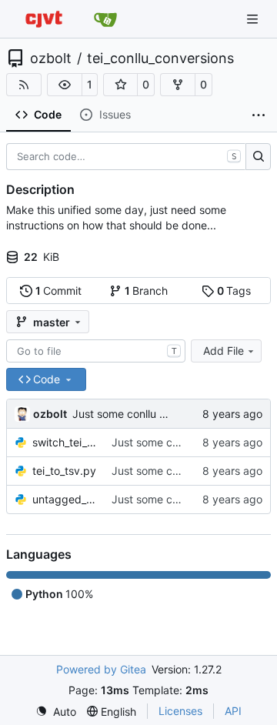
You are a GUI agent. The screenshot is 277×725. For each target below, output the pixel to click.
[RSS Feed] (24, 84)
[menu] (55, 711)
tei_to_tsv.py (64, 470)
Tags (234, 290)
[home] (44, 19)
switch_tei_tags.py (64, 442)
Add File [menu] (223, 350)
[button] (64, 84)
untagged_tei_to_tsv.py (64, 499)
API (233, 710)
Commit (58, 290)
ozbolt (51, 58)
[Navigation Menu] (254, 19)
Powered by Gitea (101, 669)
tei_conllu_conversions (160, 58)
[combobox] (95, 350)
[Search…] (258, 157)
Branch (147, 290)
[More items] (258, 115)
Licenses (180, 710)
